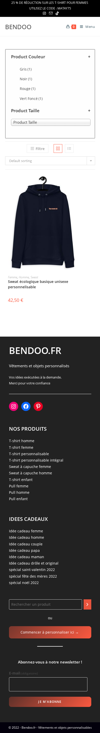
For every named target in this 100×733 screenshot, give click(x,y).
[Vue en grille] (58, 148)
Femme (12, 277)
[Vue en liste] (69, 148)
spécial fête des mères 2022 (33, 576)
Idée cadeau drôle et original (33, 563)
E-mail (23, 673)
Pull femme (18, 486)
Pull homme (19, 492)
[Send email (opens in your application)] (50, 13)
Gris (26, 69)
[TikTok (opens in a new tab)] (56, 13)
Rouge (27, 88)
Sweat (34, 277)
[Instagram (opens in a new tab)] (44, 13)
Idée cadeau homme (26, 537)
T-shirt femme (21, 447)
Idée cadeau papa (24, 550)
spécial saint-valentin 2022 (32, 569)
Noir (26, 78)
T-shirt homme (21, 440)
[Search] (87, 604)
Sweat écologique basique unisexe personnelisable (38, 284)
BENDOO (18, 26)
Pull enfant (18, 498)
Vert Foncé (31, 98)
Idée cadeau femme (26, 531)
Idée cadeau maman (26, 556)
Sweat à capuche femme (30, 466)
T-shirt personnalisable (29, 453)
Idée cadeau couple (26, 544)
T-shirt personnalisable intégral (36, 460)
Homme (24, 277)
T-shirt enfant (21, 479)
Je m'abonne (50, 702)
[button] (93, 197)
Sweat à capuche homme (30, 473)
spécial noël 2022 (24, 582)
